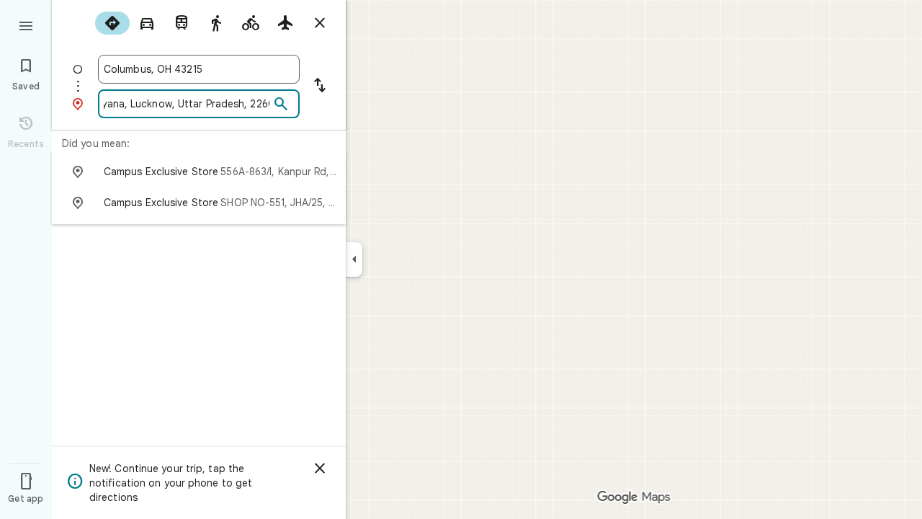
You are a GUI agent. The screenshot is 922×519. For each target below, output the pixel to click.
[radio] (112, 23)
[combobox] (199, 69)
